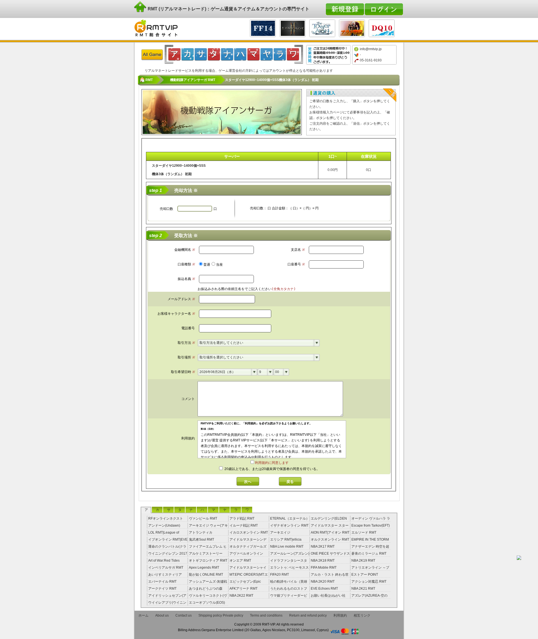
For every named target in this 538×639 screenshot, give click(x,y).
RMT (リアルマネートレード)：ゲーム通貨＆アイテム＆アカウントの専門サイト (228, 8)
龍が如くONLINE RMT (206, 575)
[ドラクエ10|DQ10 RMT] (381, 27)
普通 (206, 265)
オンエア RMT (240, 560)
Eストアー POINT (364, 575)
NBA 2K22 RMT (241, 596)
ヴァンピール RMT (203, 518)
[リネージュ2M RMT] (292, 27)
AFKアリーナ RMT (243, 589)
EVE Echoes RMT (324, 589)
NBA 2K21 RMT (363, 589)
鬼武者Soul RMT (201, 539)
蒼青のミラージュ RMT (368, 553)
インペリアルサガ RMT (165, 567)
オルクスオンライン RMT (330, 539)
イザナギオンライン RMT (289, 525)
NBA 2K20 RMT (323, 582)
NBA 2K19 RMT (363, 560)
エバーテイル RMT (162, 582)
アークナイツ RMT (162, 589)
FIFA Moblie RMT (324, 567)
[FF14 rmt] (263, 27)
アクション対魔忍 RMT (368, 582)
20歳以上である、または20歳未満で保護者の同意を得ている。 (272, 469)
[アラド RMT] (352, 27)
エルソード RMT (363, 532)
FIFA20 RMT (279, 575)
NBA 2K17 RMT (323, 546)
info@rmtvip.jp (371, 49)
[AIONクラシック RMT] (322, 27)
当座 (219, 265)
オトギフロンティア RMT (208, 560)
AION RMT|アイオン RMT (330, 532)
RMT (149, 80)
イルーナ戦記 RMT (243, 525)
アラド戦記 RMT (241, 518)
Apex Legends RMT (204, 567)
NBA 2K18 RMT (323, 560)
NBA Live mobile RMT (286, 546)
